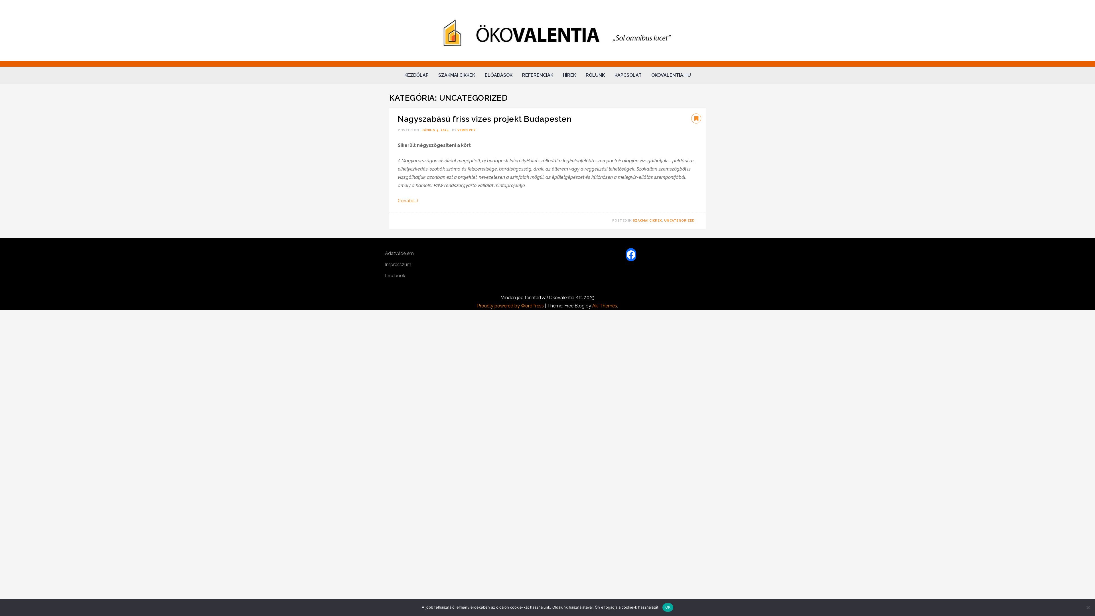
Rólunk (595, 75)
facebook (395, 275)
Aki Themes (604, 306)
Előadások (498, 75)
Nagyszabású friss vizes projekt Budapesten (484, 119)
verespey (466, 130)
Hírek (569, 75)
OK (668, 607)
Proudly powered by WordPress (511, 306)
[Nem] (1088, 607)
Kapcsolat (628, 75)
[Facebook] (631, 254)
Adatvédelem (399, 253)
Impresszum (398, 264)
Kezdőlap (416, 75)
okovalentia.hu (671, 75)
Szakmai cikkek (456, 75)
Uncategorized (679, 220)
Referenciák (537, 75)
